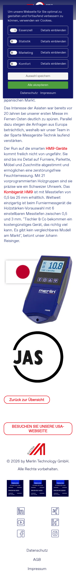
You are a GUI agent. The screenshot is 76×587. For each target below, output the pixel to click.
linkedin (21, 511)
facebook (21, 533)
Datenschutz (37, 550)
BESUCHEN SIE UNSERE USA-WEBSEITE (38, 429)
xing (55, 511)
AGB (37, 559)
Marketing (26, 53)
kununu (55, 522)
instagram (55, 533)
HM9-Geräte (56, 148)
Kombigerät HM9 (18, 192)
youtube (21, 522)
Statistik (24, 41)
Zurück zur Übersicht (26, 399)
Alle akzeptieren (38, 85)
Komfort (25, 64)
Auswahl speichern (38, 76)
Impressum (37, 569)
